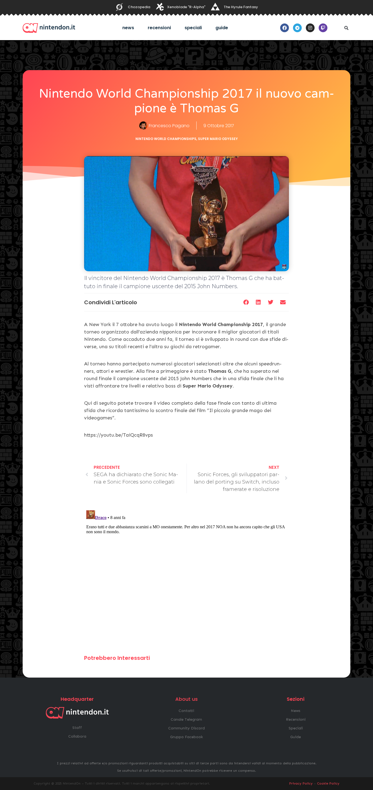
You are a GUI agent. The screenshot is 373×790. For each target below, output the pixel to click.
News (128, 28)
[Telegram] (297, 27)
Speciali (193, 28)
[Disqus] (186, 576)
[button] (346, 28)
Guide (221, 28)
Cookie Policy (328, 783)
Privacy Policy (301, 783)
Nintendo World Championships (165, 138)
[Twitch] (323, 27)
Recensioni (159, 28)
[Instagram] (310, 27)
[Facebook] (284, 27)
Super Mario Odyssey (218, 138)
